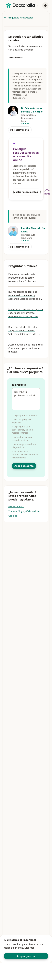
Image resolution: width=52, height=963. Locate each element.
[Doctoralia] (20, 5)
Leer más (29, 947)
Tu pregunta (19, 384)
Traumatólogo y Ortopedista (24, 511)
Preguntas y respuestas (21, 17)
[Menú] (38, 5)
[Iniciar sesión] (45, 5)
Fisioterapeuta (16, 506)
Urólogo (12, 515)
